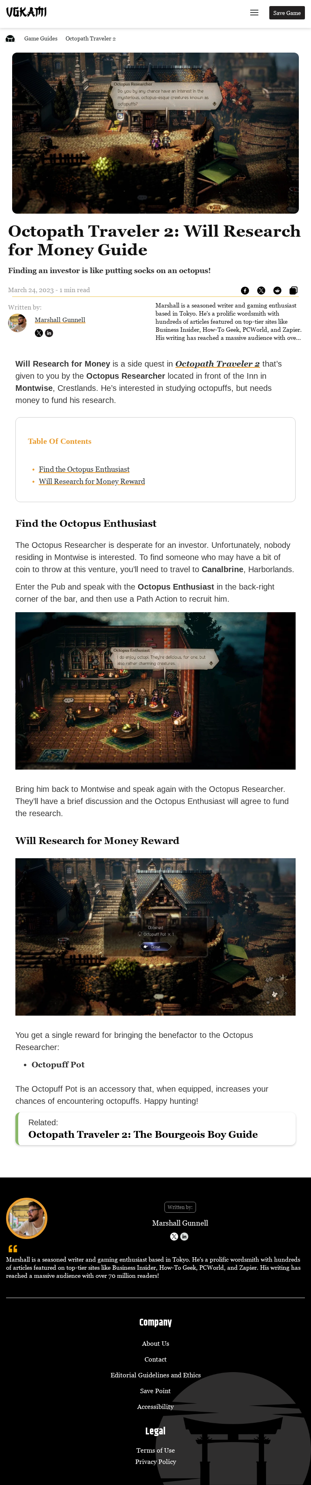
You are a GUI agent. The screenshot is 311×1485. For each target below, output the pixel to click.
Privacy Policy (155, 1461)
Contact (156, 1359)
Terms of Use (155, 1450)
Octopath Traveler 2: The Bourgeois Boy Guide (143, 1134)
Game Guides (41, 38)
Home (10, 38)
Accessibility (155, 1406)
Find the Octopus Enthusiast (84, 469)
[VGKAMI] (26, 11)
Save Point (155, 1390)
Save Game (287, 12)
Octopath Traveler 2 (91, 38)
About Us (155, 1343)
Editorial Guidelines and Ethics (156, 1375)
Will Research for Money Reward (92, 481)
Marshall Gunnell (60, 319)
